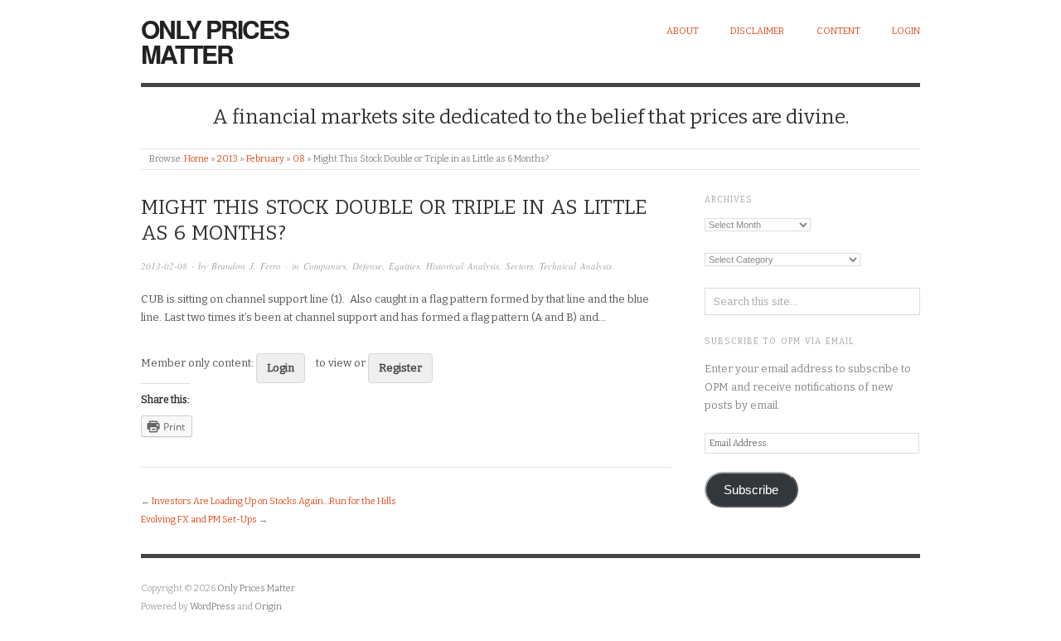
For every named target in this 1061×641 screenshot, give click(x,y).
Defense (367, 266)
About (682, 31)
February (265, 158)
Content (838, 31)
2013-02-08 (164, 266)
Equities (404, 266)
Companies (324, 266)
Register (400, 368)
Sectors (519, 266)
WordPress (212, 606)
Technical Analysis (576, 266)
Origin (268, 606)
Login (906, 31)
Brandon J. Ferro (246, 266)
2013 (227, 158)
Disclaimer (757, 31)
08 (299, 158)
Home (196, 158)
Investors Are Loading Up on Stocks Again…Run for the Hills (274, 501)
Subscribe (751, 490)
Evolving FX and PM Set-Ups (199, 519)
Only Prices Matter (214, 41)
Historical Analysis (462, 266)
